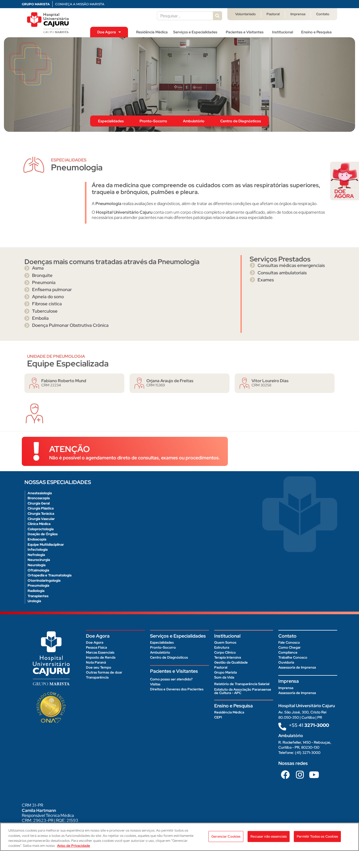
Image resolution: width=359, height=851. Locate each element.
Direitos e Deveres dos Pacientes (176, 689)
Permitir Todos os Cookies (317, 836)
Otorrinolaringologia (44, 580)
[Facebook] (285, 775)
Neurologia (36, 565)
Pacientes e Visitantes (245, 32)
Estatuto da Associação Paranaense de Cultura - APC (242, 691)
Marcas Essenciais (100, 652)
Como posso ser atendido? (171, 679)
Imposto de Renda (100, 657)
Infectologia (38, 549)
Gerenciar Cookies (225, 836)
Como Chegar (289, 647)
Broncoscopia (39, 498)
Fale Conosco (289, 642)
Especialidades (111, 121)
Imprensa (297, 14)
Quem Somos (225, 642)
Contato (322, 14)
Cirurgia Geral (39, 503)
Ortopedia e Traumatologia (49, 575)
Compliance (288, 652)
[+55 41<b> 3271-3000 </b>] (282, 727)
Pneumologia (38, 585)
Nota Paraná (96, 662)
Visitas (155, 684)
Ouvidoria (286, 662)
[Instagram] (300, 775)
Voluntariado (245, 14)
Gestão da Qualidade (231, 662)
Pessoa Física (96, 647)
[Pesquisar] (217, 16)
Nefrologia (36, 555)
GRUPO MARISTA (36, 4)
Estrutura (221, 647)
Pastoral (273, 14)
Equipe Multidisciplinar (46, 544)
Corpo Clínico (225, 652)
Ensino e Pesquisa (316, 32)
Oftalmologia (38, 570)
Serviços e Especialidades (195, 32)
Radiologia (36, 591)
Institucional (282, 32)
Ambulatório (193, 121)
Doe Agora (106, 32)
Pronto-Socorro (153, 121)
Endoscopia (37, 539)
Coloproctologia (41, 529)
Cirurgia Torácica (41, 513)
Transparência (97, 677)
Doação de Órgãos (43, 534)
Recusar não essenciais (268, 836)
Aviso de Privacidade (73, 845)
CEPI (218, 717)
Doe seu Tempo (98, 667)
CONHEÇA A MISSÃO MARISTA (79, 4)
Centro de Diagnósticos (240, 121)
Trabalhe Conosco (292, 657)
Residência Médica (152, 32)
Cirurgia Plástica (41, 508)
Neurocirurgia (39, 560)
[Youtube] (314, 775)
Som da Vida (224, 677)
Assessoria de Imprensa (297, 667)
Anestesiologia (40, 493)
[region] (179, 837)
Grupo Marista (225, 672)
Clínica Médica (39, 524)
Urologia (34, 601)
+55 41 (309, 725)
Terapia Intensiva (227, 657)
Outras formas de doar (104, 672)
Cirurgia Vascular (41, 519)
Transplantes (38, 596)
